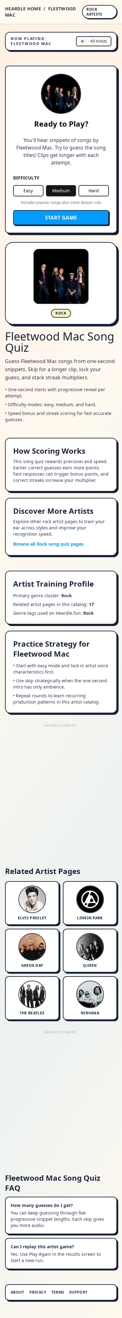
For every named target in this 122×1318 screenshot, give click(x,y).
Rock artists (94, 12)
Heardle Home (23, 9)
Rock (60, 313)
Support (78, 1292)
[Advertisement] (61, 790)
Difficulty (26, 178)
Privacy (37, 1292)
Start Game (61, 217)
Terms (57, 1292)
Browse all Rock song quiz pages (48, 544)
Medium (61, 191)
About (17, 1292)
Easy (28, 191)
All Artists (98, 41)
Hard (94, 191)
